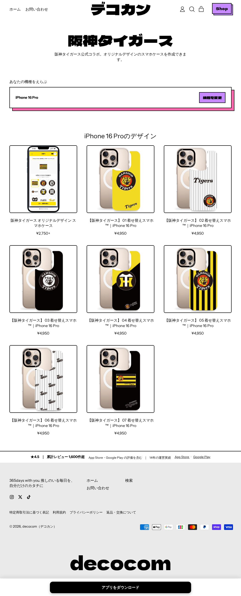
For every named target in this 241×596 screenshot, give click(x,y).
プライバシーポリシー (86, 512)
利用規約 (59, 512)
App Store (182, 457)
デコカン (120, 9)
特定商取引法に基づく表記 (29, 512)
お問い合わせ (36, 9)
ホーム (15, 9)
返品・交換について (121, 512)
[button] (192, 9)
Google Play (201, 457)
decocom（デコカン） (39, 526)
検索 (129, 480)
